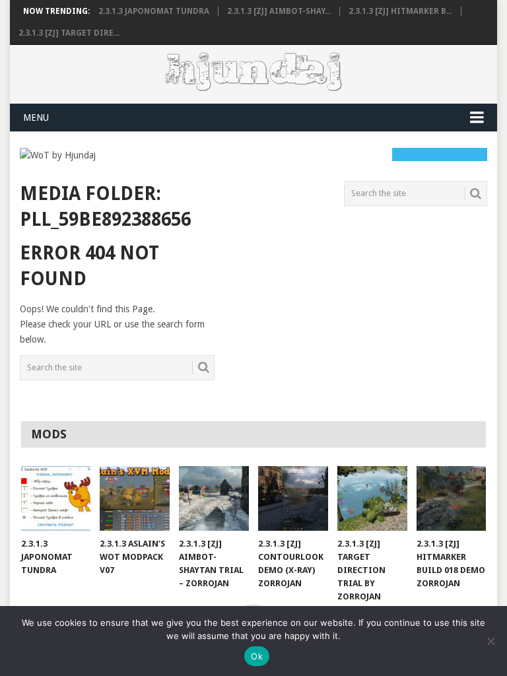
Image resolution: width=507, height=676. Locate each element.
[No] (490, 641)
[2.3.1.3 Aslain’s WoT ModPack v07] (135, 498)
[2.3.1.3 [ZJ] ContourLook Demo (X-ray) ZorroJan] (293, 498)
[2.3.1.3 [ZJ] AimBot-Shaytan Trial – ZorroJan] (214, 498)
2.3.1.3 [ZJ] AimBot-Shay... (279, 11)
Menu (36, 117)
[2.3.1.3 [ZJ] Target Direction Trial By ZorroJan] (372, 498)
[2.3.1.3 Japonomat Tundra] (56, 498)
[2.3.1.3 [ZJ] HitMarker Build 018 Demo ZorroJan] (452, 498)
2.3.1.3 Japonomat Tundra (153, 11)
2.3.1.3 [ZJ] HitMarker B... (400, 11)
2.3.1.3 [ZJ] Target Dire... (68, 33)
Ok (257, 656)
